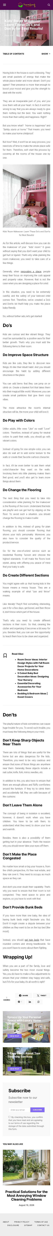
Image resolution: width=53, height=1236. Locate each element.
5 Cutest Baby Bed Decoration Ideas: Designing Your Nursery (33, 676)
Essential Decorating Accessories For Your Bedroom (29, 686)
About (6, 1222)
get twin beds (32, 940)
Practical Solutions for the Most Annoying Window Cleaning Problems (26, 1195)
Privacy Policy (21, 1222)
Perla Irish (9, 35)
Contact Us (43, 1225)
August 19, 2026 (26, 1205)
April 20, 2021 (22, 35)
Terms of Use (41, 1222)
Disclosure (13, 1225)
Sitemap (28, 1225)
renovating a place (31, 271)
